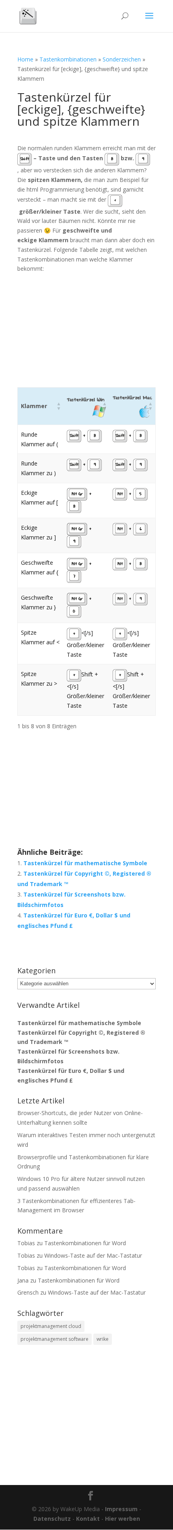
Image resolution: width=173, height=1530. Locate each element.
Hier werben (122, 1518)
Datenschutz (52, 1518)
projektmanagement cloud (51, 1326)
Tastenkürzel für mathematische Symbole (85, 863)
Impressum (121, 1509)
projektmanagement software (55, 1339)
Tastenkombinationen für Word (85, 1243)
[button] (58, 406)
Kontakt (88, 1518)
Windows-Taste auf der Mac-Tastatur (93, 1255)
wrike (103, 1339)
